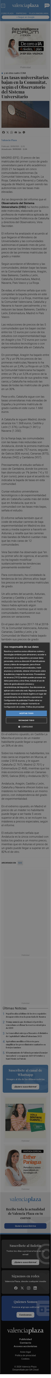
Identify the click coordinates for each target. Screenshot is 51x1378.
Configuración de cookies (14, 707)
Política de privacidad (35, 707)
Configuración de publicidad (16, 700)
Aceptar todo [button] (26, 713)
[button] (25, 726)
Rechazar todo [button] (26, 720)
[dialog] (25, 687)
